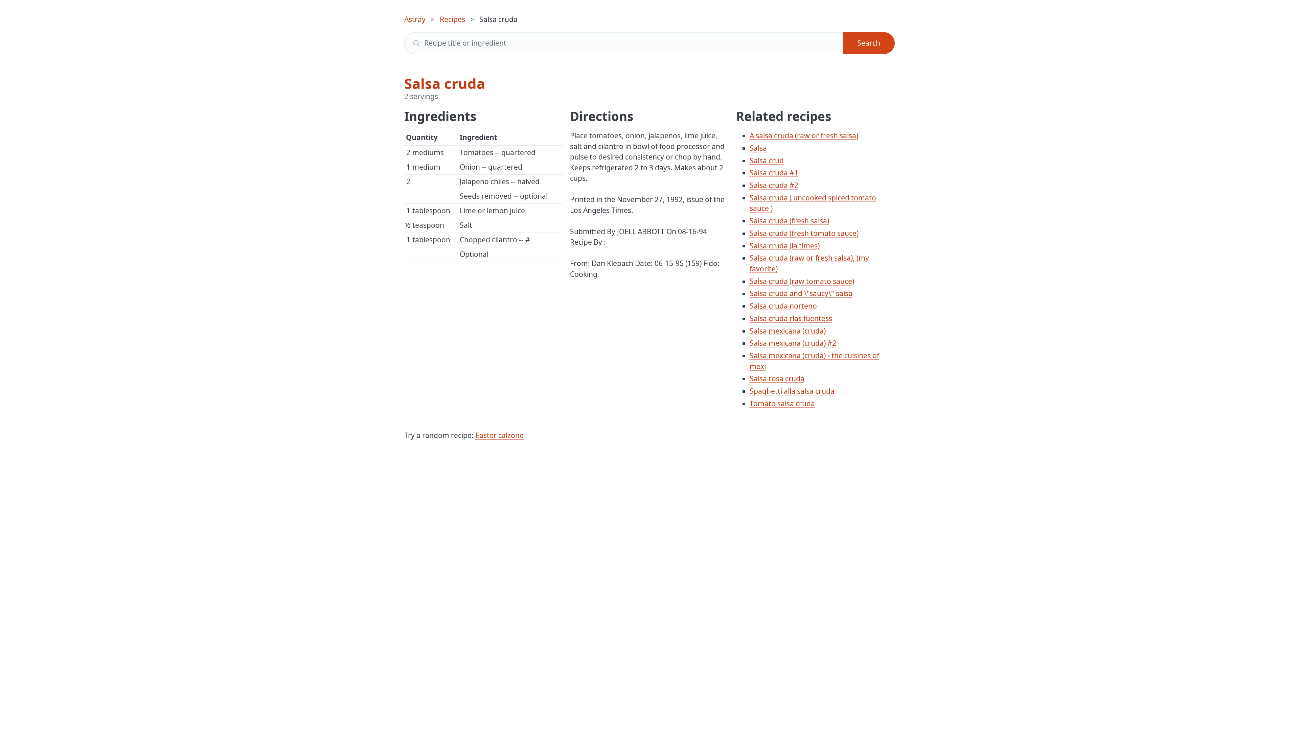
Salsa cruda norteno (783, 306)
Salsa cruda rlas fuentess (791, 318)
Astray (415, 19)
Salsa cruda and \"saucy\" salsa (801, 293)
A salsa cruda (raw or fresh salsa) (804, 135)
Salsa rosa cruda (777, 378)
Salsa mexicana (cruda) (788, 331)
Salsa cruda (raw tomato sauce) (802, 281)
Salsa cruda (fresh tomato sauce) (804, 233)
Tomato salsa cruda (782, 403)
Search (868, 43)
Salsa (758, 148)
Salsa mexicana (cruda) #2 (793, 343)
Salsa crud (767, 160)
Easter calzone (499, 435)
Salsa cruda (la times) (785, 245)
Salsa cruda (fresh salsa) (789, 220)
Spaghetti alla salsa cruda (792, 391)
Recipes (452, 19)
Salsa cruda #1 (774, 172)
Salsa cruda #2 (774, 185)
